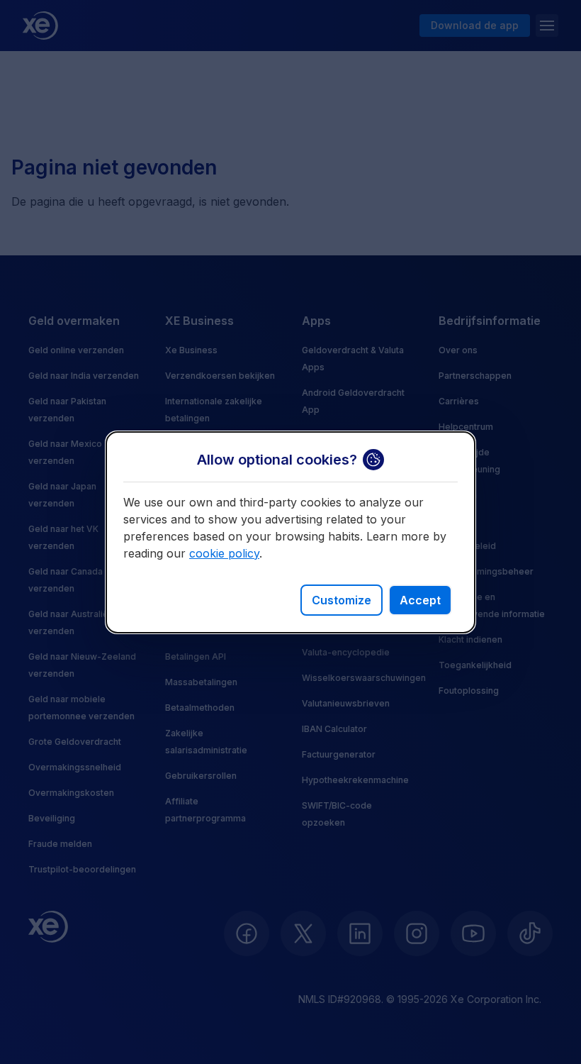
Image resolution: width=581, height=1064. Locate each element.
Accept (420, 600)
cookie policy (224, 553)
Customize (341, 600)
